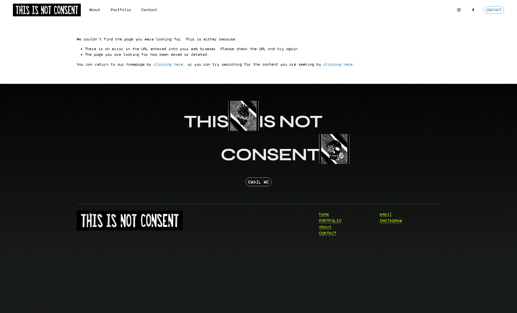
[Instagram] (459, 10)
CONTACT (494, 9)
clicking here (168, 64)
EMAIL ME (258, 182)
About (94, 9)
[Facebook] (473, 10)
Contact (149, 9)
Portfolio (121, 9)
